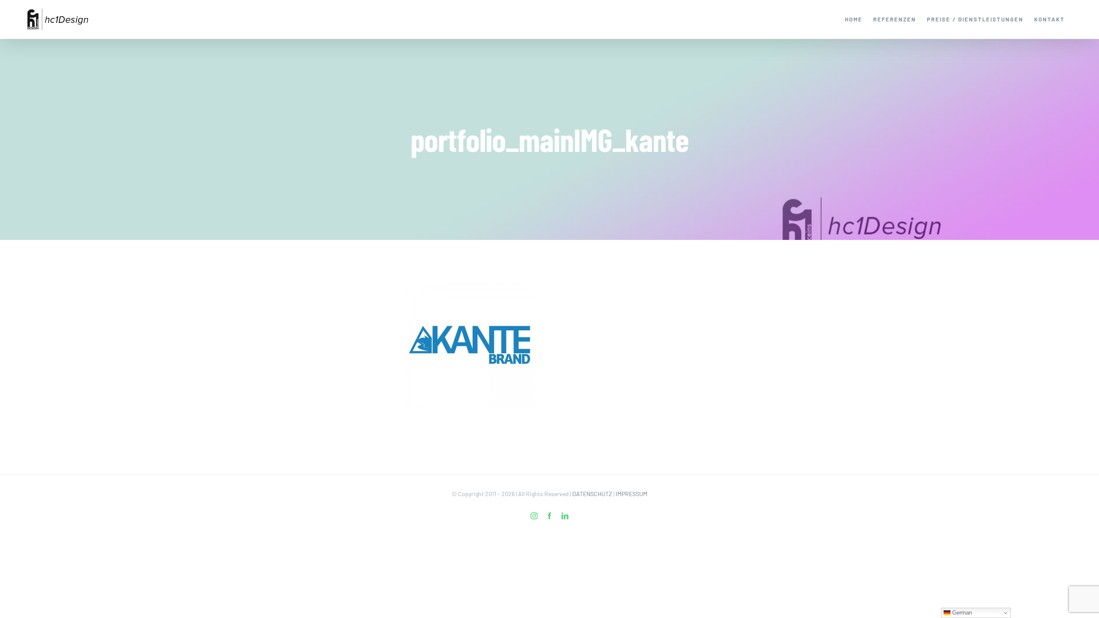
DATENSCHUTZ (592, 493)
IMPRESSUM (631, 493)
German (961, 612)
